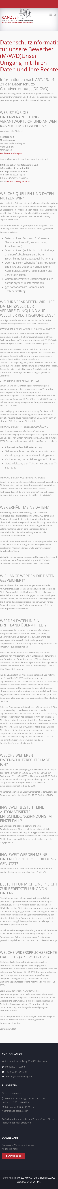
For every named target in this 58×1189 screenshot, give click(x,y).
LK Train (37, 1181)
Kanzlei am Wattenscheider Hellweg (36, 1177)
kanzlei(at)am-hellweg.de (19, 1076)
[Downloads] (29, 1156)
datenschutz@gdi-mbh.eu (18, 181)
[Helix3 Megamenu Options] (50, 15)
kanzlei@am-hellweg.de (10, 153)
